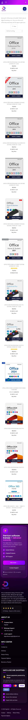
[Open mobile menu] (24, 9)
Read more (15, 273)
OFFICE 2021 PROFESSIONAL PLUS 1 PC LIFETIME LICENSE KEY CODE (14, 305)
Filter (15, 26)
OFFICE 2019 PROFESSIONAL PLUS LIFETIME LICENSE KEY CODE (14, 184)
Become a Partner (6, 662)
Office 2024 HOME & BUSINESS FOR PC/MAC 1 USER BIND (14, 388)
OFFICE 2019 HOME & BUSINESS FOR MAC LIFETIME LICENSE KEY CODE (13, 103)
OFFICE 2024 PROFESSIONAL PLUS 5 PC (14, 467)
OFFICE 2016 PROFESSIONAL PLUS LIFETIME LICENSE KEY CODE (14, 63)
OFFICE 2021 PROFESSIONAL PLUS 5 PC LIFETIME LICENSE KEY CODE (14, 346)
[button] (25, 2)
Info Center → (14, 562)
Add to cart (15, 68)
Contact (3, 712)
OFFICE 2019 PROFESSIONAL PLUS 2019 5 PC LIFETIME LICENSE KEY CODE (14, 143)
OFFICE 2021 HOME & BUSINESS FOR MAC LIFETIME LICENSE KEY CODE (14, 224)
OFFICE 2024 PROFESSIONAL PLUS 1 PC (14, 428)
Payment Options (6, 658)
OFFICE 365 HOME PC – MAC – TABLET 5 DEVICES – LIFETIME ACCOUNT (14, 507)
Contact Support (14, 567)
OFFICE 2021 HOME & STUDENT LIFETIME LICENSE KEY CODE (14, 265)
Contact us (4, 647)
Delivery (3, 650)
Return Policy (5, 654)
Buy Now (14, 70)
